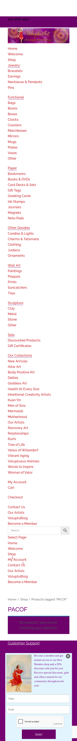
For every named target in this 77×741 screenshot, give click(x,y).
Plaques (14, 276)
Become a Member (22, 524)
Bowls (12, 108)
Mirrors (13, 136)
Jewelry (14, 65)
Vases (12, 153)
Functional (16, 97)
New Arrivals (18, 361)
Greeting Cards (19, 196)
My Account (17, 482)
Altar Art (14, 367)
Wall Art (14, 265)
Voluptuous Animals (23, 461)
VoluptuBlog (18, 518)
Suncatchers (17, 287)
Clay (11, 308)
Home (12, 49)
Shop (12, 60)
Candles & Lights (21, 233)
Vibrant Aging (18, 456)
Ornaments (16, 256)
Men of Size (16, 406)
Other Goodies (19, 228)
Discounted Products (24, 340)
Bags (12, 103)
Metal (12, 314)
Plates (12, 147)
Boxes (12, 114)
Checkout (15, 497)
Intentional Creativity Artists (29, 394)
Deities (13, 378)
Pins (11, 88)
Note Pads (16, 218)
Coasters (15, 125)
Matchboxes (17, 131)
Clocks (13, 120)
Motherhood (17, 417)
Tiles (11, 293)
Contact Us (16, 507)
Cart (11, 488)
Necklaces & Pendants (25, 82)
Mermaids (15, 411)
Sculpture (15, 303)
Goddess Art (17, 383)
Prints (12, 282)
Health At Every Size (23, 389)
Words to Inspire (20, 467)
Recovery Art (18, 428)
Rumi (12, 439)
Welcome (15, 54)
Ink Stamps (16, 202)
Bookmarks (17, 174)
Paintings (15, 271)
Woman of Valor (20, 472)
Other (12, 158)
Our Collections (20, 355)
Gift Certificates (19, 346)
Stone (12, 319)
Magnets (14, 213)
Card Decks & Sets (22, 185)
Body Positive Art (21, 372)
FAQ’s (12, 651)
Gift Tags (14, 190)
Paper (12, 168)
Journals (14, 207)
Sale (11, 335)
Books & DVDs (19, 179)
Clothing (14, 245)
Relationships (18, 433)
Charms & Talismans (23, 239)
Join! (39, 734)
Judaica (14, 250)
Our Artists (16, 422)
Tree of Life (16, 445)
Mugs (12, 142)
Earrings (14, 76)
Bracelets (15, 71)
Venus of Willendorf (23, 450)
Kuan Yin (14, 400)
